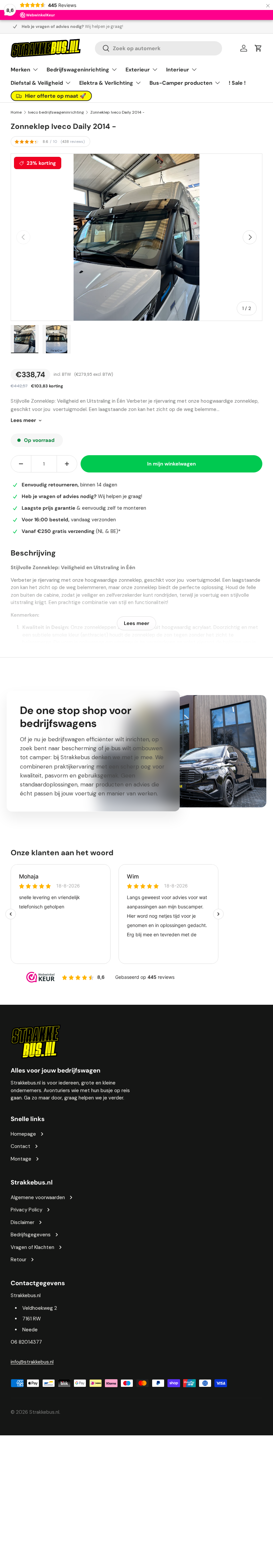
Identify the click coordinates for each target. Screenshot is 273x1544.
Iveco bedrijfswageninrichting (56, 112)
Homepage (23, 1134)
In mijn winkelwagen (171, 464)
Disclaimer (22, 1222)
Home (16, 112)
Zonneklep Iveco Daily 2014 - (117, 112)
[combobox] (158, 48)
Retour (18, 1259)
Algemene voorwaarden (38, 1197)
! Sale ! (237, 82)
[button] (258, 48)
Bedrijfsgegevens (31, 1234)
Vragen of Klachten (32, 1247)
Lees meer (23, 420)
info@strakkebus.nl (32, 1362)
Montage (21, 1159)
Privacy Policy (26, 1209)
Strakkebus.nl (44, 1412)
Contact (20, 1146)
